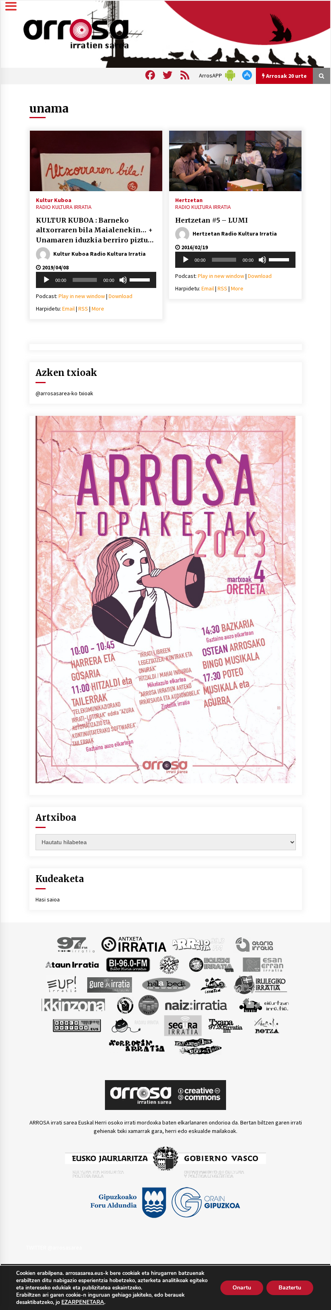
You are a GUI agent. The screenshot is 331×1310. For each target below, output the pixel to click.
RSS (83, 308)
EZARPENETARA (82, 1302)
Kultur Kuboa (53, 199)
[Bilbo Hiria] (128, 964)
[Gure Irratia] (109, 984)
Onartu (242, 1287)
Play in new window (82, 296)
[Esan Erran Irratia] (262, 964)
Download (120, 296)
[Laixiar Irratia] (148, 1004)
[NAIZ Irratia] (196, 1004)
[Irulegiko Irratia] (260, 984)
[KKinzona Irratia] (74, 1004)
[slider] (141, 279)
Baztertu (290, 1287)
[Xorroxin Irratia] (137, 1045)
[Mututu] (123, 280)
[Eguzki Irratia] (210, 964)
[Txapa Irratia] (225, 1024)
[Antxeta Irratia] (133, 943)
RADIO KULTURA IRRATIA (64, 207)
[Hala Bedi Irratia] (166, 984)
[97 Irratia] (76, 943)
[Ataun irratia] (72, 964)
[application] (96, 280)
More (98, 308)
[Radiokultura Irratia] (76, 1024)
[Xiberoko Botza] (266, 1024)
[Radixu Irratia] (135, 1024)
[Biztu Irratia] (169, 964)
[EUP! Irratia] (62, 984)
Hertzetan (189, 199)
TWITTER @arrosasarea (54, 1247)
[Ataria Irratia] (255, 943)
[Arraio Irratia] (199, 943)
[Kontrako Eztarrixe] (124, 1004)
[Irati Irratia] (214, 984)
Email (68, 308)
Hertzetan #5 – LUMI (211, 220)
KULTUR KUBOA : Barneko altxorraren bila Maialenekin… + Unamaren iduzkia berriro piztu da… (94, 230)
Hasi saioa (48, 899)
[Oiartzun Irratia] (264, 1004)
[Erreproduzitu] (46, 280)
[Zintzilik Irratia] (198, 1045)
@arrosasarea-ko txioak (64, 393)
